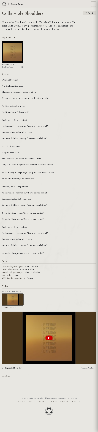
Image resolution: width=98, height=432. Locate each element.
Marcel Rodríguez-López (12, 272)
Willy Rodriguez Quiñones (13, 278)
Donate (32, 402)
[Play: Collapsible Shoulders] (49, 338)
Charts (21, 402)
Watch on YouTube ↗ (89, 368)
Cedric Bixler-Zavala (11, 269)
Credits (53, 402)
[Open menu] (93, 4)
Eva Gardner (7, 275)
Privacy (64, 402)
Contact (75, 402)
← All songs (7, 376)
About (42, 402)
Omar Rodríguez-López (12, 266)
